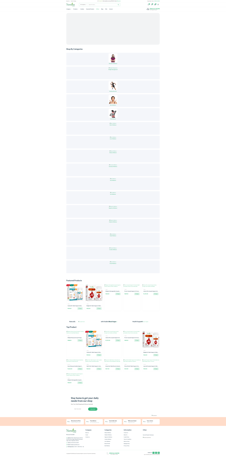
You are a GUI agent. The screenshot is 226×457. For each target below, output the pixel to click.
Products (75, 9)
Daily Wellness (113, 235)
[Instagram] (156, 453)
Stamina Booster (113, 91)
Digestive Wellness (113, 208)
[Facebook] (153, 453)
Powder (144, 364)
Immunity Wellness (113, 166)
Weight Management (113, 69)
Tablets (106, 289)
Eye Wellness (113, 194)
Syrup (68, 335)
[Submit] (118, 4)
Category (68, 9)
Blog (102, 9)
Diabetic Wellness (113, 221)
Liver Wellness (113, 138)
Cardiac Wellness (113, 249)
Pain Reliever (113, 118)
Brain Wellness (113, 263)
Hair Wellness (113, 180)
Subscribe (92, 409)
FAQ (106, 9)
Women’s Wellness (113, 63)
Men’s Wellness (113, 124)
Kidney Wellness (113, 152)
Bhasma (69, 364)
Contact (111, 9)
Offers (97, 9)
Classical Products (90, 9)
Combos (82, 9)
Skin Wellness (113, 105)
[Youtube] (159, 453)
